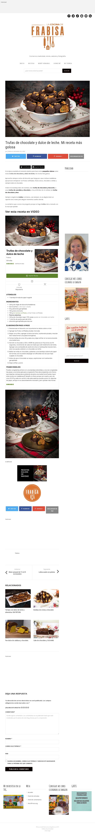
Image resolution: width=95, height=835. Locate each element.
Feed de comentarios (34, 800)
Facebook (38, 156)
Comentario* (10, 712)
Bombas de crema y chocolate (43, 610)
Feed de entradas (33, 796)
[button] (7, 263)
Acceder (30, 792)
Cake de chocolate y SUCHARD (43, 640)
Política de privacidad (47, 829)
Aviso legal (47, 830)
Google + (59, 156)
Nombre (8, 739)
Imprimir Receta (39, 167)
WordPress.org (33, 803)
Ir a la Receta (26, 167)
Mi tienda (68, 63)
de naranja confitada (19, 313)
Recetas (31, 63)
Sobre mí (57, 63)
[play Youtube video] (32, 231)
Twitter (17, 156)
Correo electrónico (13, 746)
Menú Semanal (44, 63)
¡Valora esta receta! (12, 707)
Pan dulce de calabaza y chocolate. (17, 640)
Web (6, 753)
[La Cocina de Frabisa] (47, 36)
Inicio (22, 63)
